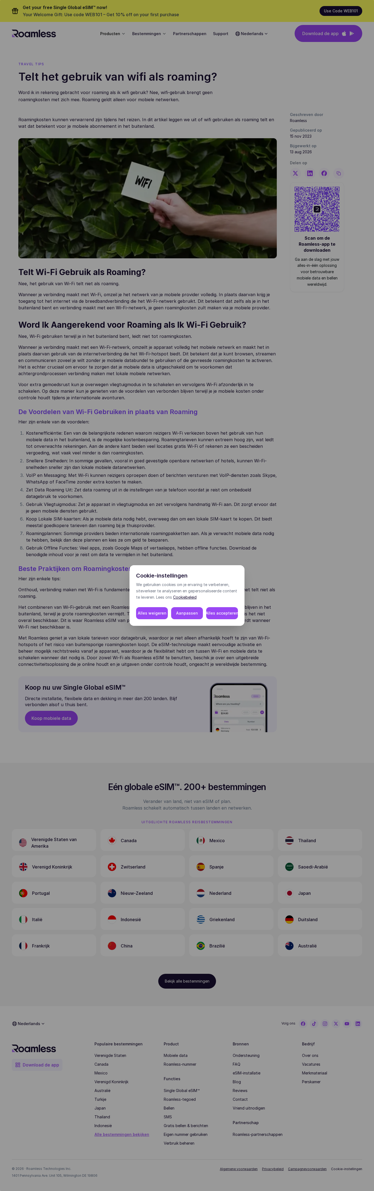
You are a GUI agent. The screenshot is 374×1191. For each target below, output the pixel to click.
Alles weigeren (152, 613)
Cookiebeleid (185, 597)
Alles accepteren (222, 613)
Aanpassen (187, 613)
